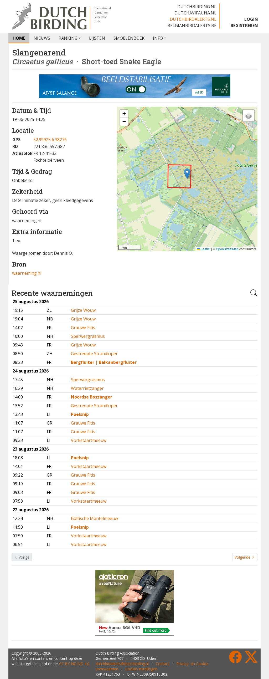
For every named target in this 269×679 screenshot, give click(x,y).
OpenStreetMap (227, 249)
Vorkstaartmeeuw (88, 440)
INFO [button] (158, 38)
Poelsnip (80, 414)
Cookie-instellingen (141, 668)
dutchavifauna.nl (195, 13)
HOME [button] (19, 38)
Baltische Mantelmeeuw (94, 518)
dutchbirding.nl (196, 6)
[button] (187, 173)
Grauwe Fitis (83, 327)
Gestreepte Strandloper (94, 353)
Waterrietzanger (87, 388)
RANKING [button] (68, 38)
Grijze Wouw (83, 310)
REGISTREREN (244, 25)
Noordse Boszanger (91, 397)
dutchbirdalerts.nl (193, 19)
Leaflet (205, 249)
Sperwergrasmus (88, 336)
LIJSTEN (97, 38)
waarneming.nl (26, 273)
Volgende (243, 557)
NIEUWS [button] (42, 38)
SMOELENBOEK (128, 38)
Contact (162, 663)
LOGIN (251, 19)
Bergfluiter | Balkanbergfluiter (104, 362)
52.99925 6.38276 (50, 139)
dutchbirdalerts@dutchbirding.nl (122, 663)
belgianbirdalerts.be (191, 25)
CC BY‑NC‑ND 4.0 (74, 663)
